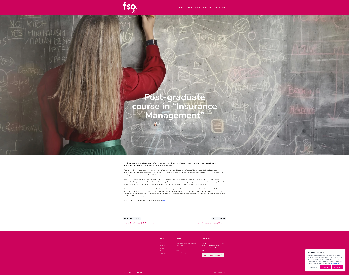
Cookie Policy (335, 263)
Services (197, 8)
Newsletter (163, 251)
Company (189, 8)
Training (193, 124)
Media (162, 248)
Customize (313, 267)
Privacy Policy (139, 272)
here (163, 201)
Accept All (337, 267)
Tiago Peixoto (221, 272)
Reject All (325, 267)
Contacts (217, 8)
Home (181, 8)
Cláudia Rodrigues (165, 124)
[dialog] (325, 260)
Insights (162, 245)
